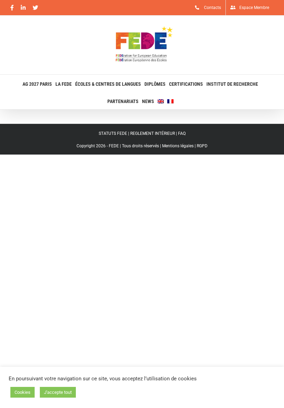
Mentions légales (178, 145)
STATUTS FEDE (113, 133)
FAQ (182, 133)
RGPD (202, 145)
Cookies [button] (22, 392)
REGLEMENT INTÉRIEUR (152, 133)
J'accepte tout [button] (58, 392)
